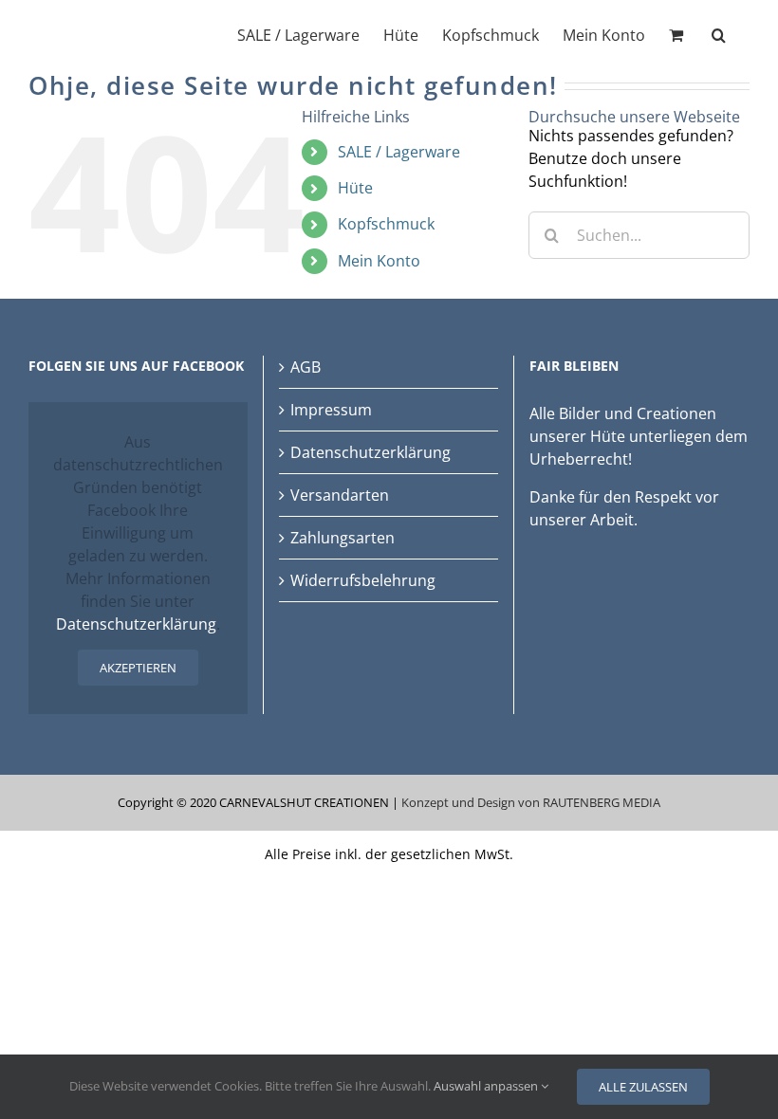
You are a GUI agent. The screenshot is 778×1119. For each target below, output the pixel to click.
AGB (305, 367)
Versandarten (339, 495)
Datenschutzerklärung (136, 624)
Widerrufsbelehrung (362, 580)
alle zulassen (643, 1086)
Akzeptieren (138, 667)
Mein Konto (379, 260)
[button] (719, 33)
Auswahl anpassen (487, 1085)
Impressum (331, 409)
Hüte (355, 187)
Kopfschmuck (386, 223)
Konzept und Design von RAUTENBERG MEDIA (530, 802)
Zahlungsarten (342, 537)
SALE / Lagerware (399, 151)
